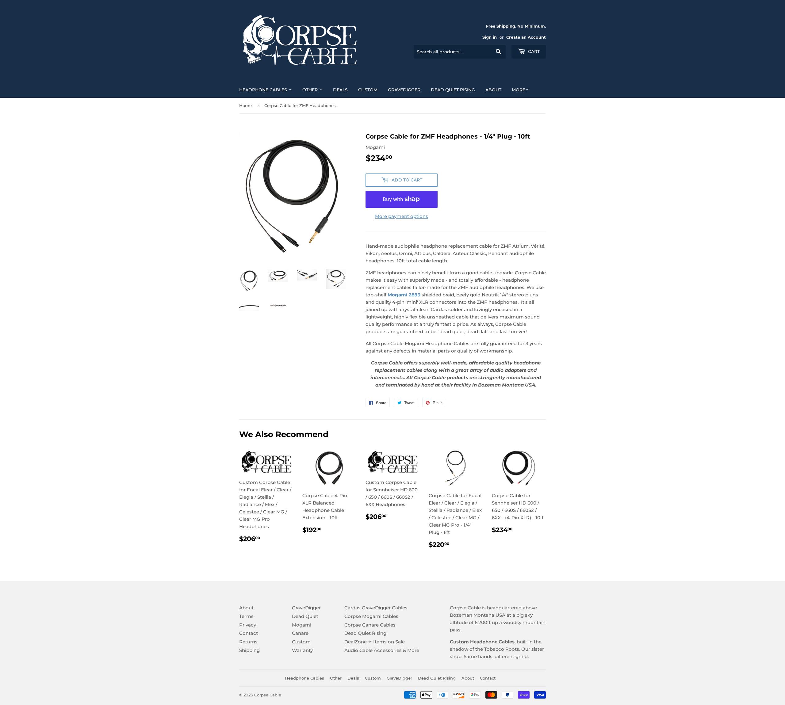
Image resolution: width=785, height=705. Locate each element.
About (493, 90)
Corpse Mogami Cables (371, 616)
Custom (367, 90)
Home (245, 105)
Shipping (249, 650)
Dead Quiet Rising (453, 90)
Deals (340, 90)
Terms (246, 616)
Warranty (302, 650)
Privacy (247, 625)
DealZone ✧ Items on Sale (374, 642)
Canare (300, 633)
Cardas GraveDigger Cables (376, 608)
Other (310, 90)
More (518, 90)
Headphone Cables (263, 90)
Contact (248, 633)
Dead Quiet (305, 616)
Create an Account (526, 37)
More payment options (401, 216)
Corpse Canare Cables (370, 625)
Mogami (301, 625)
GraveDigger (404, 90)
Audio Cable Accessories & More (381, 650)
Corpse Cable (267, 694)
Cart (533, 51)
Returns (248, 642)
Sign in (489, 37)
